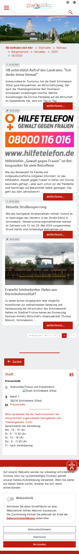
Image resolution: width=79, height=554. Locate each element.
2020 (54, 51)
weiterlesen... (56, 106)
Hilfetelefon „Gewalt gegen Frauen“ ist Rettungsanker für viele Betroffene (39, 163)
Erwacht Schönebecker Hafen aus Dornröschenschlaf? (31, 292)
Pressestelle (17, 404)
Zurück (14, 362)
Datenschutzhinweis (39, 529)
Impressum (39, 536)
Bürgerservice (20, 51)
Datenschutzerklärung (21, 518)
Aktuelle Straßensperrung (26, 207)
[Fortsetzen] (74, 39)
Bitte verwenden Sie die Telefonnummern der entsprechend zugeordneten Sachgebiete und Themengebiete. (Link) (33, 418)
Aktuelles (39, 51)
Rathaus (61, 47)
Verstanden (39, 544)
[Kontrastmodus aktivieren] (74, 2)
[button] (71, 12)
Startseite (45, 47)
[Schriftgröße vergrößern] (68, 2)
